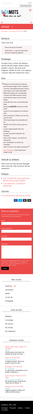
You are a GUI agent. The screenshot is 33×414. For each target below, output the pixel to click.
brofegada (9, 301)
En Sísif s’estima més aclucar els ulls (16, 195)
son (14, 50)
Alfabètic (8, 316)
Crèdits (27, 408)
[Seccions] (30, 9)
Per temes (9, 327)
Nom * (3, 220)
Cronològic (9, 320)
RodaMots (4, 405)
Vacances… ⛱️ (10, 286)
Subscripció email (26, 6)
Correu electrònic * (7, 228)
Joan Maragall (8, 150)
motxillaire (9, 290)
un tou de (8, 297)
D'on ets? (4, 236)
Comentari (4, 244)
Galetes (20, 408)
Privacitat (13, 408)
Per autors (9, 324)
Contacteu (4, 410)
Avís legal (4, 408)
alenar (7, 293)
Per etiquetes (10, 331)
